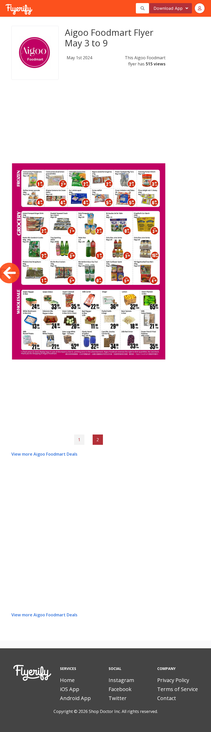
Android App (75, 698)
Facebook (120, 689)
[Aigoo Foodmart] (35, 53)
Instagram (121, 680)
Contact (166, 698)
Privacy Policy (173, 680)
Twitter (118, 698)
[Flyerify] (6, 8)
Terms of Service (177, 689)
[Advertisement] (88, 127)
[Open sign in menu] (200, 8)
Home (67, 680)
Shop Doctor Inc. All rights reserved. (123, 711)
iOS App (69, 689)
